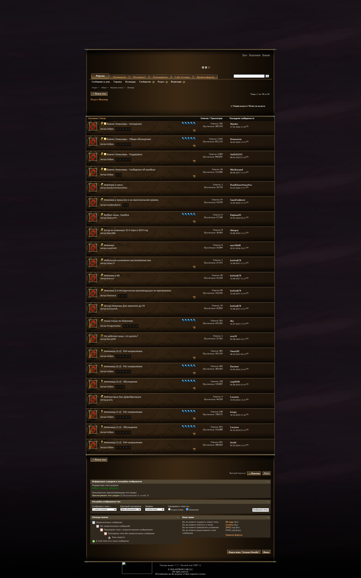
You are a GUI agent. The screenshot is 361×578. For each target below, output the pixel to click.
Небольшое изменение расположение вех (127, 260)
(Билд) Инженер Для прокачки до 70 (124, 306)
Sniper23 (111, 263)
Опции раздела (240, 106)
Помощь (266, 55)
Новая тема (100, 93)
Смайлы (230, 525)
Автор (103, 118)
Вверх (266, 473)
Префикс (149, 506)
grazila (110, 400)
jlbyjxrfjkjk (111, 233)
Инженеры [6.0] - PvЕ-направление (123, 366)
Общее (103, 88)
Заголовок (93, 118)
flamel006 (111, 339)
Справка (118, 82)
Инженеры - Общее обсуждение (133, 139)
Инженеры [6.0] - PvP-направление (123, 351)
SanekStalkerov (114, 205)
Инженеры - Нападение (128, 124)
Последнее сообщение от (242, 118)
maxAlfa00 (112, 248)
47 (221, 200)
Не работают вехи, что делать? (121, 336)
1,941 (220, 139)
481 (221, 351)
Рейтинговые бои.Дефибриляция (122, 397)
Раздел (161, 82)
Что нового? (139, 77)
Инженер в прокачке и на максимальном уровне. (131, 200)
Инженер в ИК (112, 275)
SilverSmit (111, 296)
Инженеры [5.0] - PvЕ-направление (123, 412)
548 (221, 412)
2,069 (220, 154)
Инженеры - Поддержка (128, 154)
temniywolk (112, 309)
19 (221, 306)
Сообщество (145, 82)
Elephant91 (112, 218)
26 (221, 275)
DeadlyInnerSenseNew (117, 188)
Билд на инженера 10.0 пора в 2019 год (126, 230)
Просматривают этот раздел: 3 (106, 495)
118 (221, 381)
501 (221, 321)
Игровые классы (116, 88)
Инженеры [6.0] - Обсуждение (120, 381)
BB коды (230, 522)
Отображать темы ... (102, 506)
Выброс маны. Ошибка (116, 215)
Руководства (119, 77)
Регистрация (254, 55)
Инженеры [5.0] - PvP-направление (123, 442)
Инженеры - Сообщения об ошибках (135, 169)
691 (221, 427)
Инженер (109, 245)
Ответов (205, 118)
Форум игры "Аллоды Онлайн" (244, 552)
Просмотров (216, 118)
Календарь (130, 82)
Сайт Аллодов (182, 77)
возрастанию (177, 510)
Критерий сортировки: (130, 506)
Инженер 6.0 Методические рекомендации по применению (137, 290)
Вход (245, 55)
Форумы (100, 76)
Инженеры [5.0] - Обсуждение (120, 427)
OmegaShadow (114, 326)
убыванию (193, 510)
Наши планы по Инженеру (118, 321)
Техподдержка (160, 77)
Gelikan (110, 129)
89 (221, 290)
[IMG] (228, 527)
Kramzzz (110, 279)
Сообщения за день (101, 82)
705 (221, 124)
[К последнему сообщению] (247, 127)
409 (221, 366)
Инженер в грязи (113, 185)
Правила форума (205, 77)
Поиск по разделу (257, 106)
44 (221, 169)
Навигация (176, 82)
